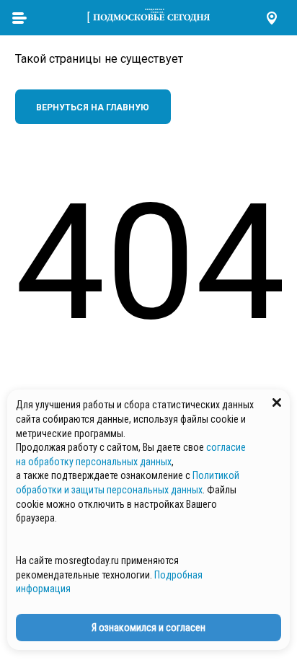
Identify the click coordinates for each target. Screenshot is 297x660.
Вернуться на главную (92, 107)
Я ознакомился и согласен (148, 627)
